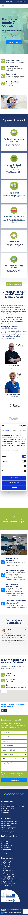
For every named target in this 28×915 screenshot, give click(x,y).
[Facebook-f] (2, 710)
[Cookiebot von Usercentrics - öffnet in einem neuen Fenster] (19, 426)
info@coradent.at (11, 675)
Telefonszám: (11, 679)
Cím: (7, 685)
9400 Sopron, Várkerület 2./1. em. (16, 687)
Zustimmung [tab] (5, 430)
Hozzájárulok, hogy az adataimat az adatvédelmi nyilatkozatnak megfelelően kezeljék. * (13, 775)
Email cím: (9, 673)
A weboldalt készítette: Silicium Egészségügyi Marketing (13, 912)
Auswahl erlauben (14, 482)
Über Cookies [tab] (22, 430)
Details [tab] (14, 430)
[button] (3, 6)
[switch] (24, 461)
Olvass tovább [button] (6, 643)
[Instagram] (5, 710)
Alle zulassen (14, 477)
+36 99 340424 (10, 681)
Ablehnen (14, 487)
